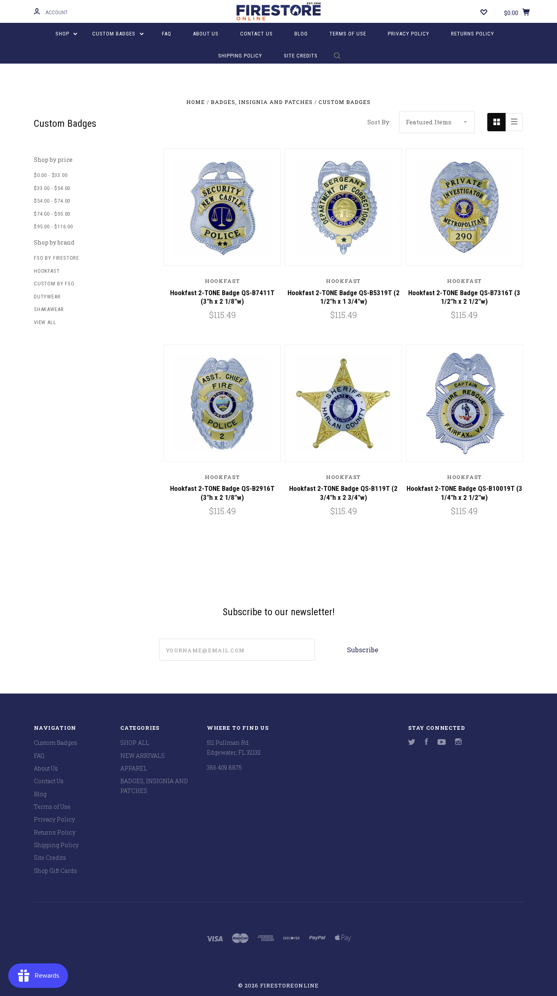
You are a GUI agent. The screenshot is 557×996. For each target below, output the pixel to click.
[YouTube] (442, 742)
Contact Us (256, 34)
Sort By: (379, 122)
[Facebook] (426, 742)
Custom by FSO (54, 283)
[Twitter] (412, 742)
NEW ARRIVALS (142, 756)
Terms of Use (347, 34)
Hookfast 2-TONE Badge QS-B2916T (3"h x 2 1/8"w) (222, 492)
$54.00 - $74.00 (52, 201)
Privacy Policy (408, 34)
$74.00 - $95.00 (52, 214)
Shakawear (49, 309)
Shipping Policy (240, 56)
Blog (301, 34)
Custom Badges (114, 34)
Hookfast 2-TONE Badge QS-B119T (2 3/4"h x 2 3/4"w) (343, 492)
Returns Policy (472, 34)
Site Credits (301, 56)
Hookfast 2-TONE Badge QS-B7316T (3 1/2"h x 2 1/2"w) (464, 297)
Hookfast (47, 271)
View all (45, 322)
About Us (206, 34)
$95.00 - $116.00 (53, 226)
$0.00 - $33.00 (50, 175)
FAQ (166, 34)
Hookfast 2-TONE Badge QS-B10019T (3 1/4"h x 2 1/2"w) (464, 492)
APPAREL (133, 768)
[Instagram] (458, 742)
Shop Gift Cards (55, 871)
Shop (63, 34)
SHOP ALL (134, 742)
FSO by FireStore (56, 258)
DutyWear (47, 297)
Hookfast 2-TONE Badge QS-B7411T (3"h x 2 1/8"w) (222, 297)
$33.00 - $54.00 (52, 188)
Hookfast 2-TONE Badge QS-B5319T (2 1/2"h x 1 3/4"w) (343, 297)
